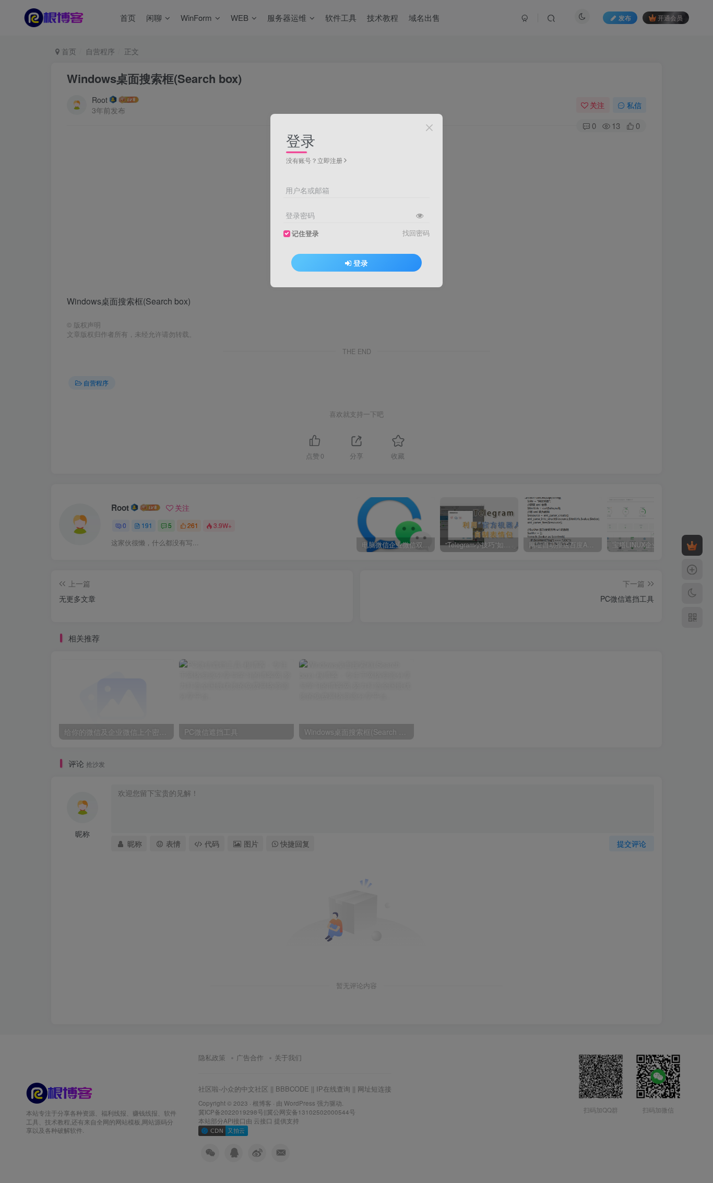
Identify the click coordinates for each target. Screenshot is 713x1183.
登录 (360, 262)
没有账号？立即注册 (314, 160)
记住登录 (305, 233)
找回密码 (416, 233)
